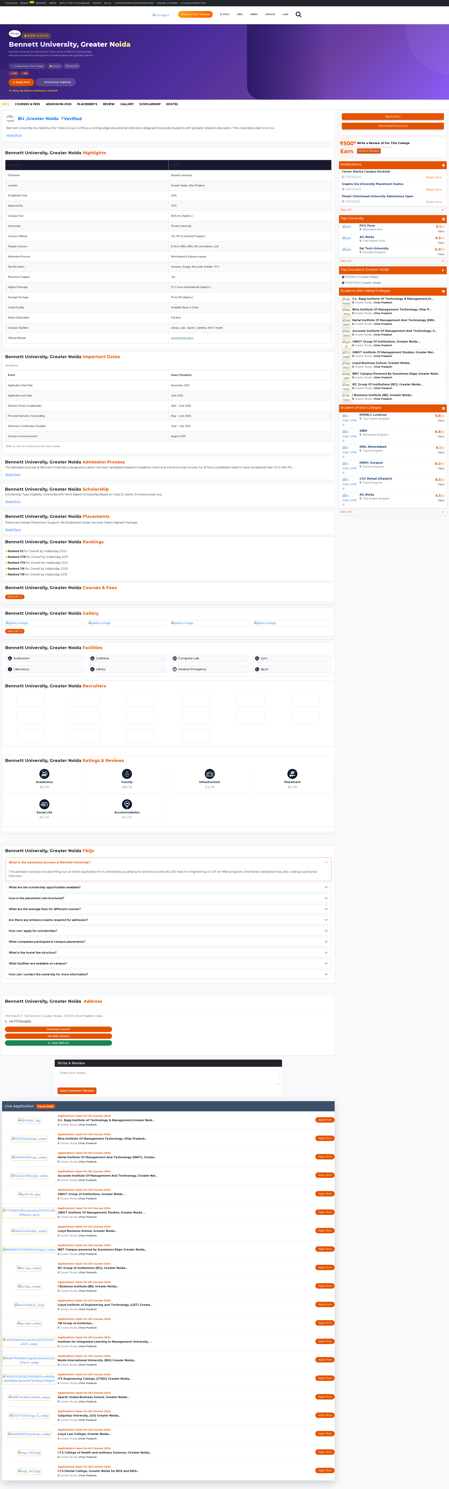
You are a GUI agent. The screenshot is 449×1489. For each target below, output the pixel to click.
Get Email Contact (58, 1029)
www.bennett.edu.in (182, 338)
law (285, 14)
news (52, 3)
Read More (14, 135)
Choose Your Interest (195, 14)
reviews (41, 3)
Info (5, 104)
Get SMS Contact (58, 1036)
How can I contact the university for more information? (48, 974)
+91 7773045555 (20, 1021)
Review (109, 104)
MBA (240, 14)
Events (97, 3)
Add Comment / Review (77, 1090)
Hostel (172, 104)
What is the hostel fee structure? (33, 952)
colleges (11, 3)
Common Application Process (134, 3)
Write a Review (368, 150)
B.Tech (224, 14)
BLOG (107, 3)
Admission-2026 (59, 104)
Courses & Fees (27, 104)
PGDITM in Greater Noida (362, 282)
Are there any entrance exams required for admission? (48, 920)
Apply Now (325, 1119)
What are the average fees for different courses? (45, 909)
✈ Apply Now (21, 82)
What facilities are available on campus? (38, 963)
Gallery (127, 104)
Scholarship (150, 104)
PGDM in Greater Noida (361, 277)
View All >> (14, 596)
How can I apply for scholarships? (33, 931)
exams (26, 2)
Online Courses (167, 3)
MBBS (254, 14)
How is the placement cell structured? (36, 898)
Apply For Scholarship (74, 3)
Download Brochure (392, 126)
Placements (87, 104)
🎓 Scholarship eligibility (55, 82)
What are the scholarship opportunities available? (45, 887)
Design (270, 14)
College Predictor (193, 3)
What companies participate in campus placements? (47, 941)
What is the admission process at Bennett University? (50, 862)
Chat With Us (60, 1042)
